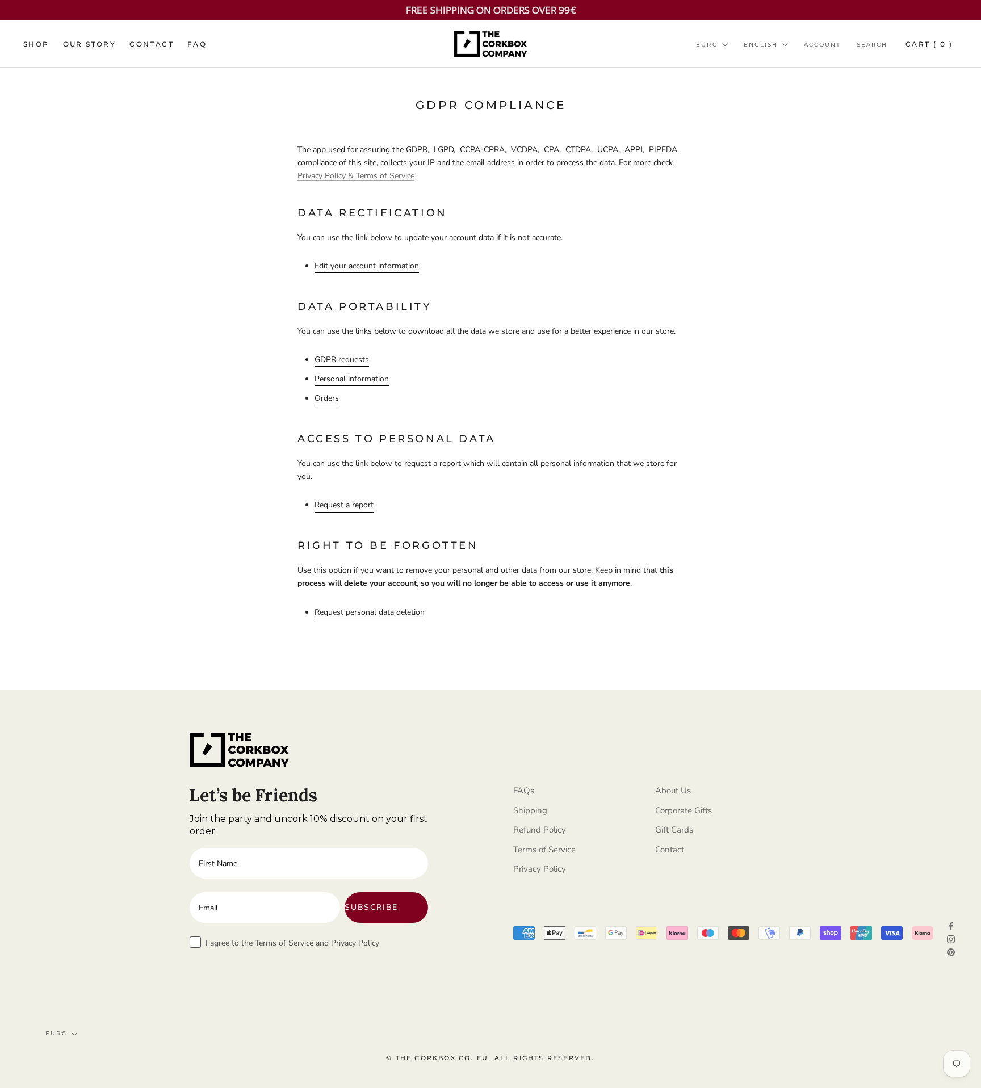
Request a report (344, 504)
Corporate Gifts (683, 810)
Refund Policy (539, 829)
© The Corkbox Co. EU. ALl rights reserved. (490, 1058)
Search (872, 44)
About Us (673, 790)
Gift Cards (674, 829)
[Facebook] (951, 925)
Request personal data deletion (370, 612)
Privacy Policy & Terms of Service (355, 175)
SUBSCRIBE (371, 907)
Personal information (352, 378)
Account (822, 44)
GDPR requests (342, 359)
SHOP (36, 44)
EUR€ (707, 44)
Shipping (530, 810)
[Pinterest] (951, 951)
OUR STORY (89, 44)
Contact (669, 849)
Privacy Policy (539, 869)
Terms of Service (544, 849)
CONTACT (151, 44)
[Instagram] (951, 938)
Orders (327, 398)
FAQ (197, 44)
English (761, 44)
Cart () (929, 44)
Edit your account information (367, 266)
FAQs (523, 790)
